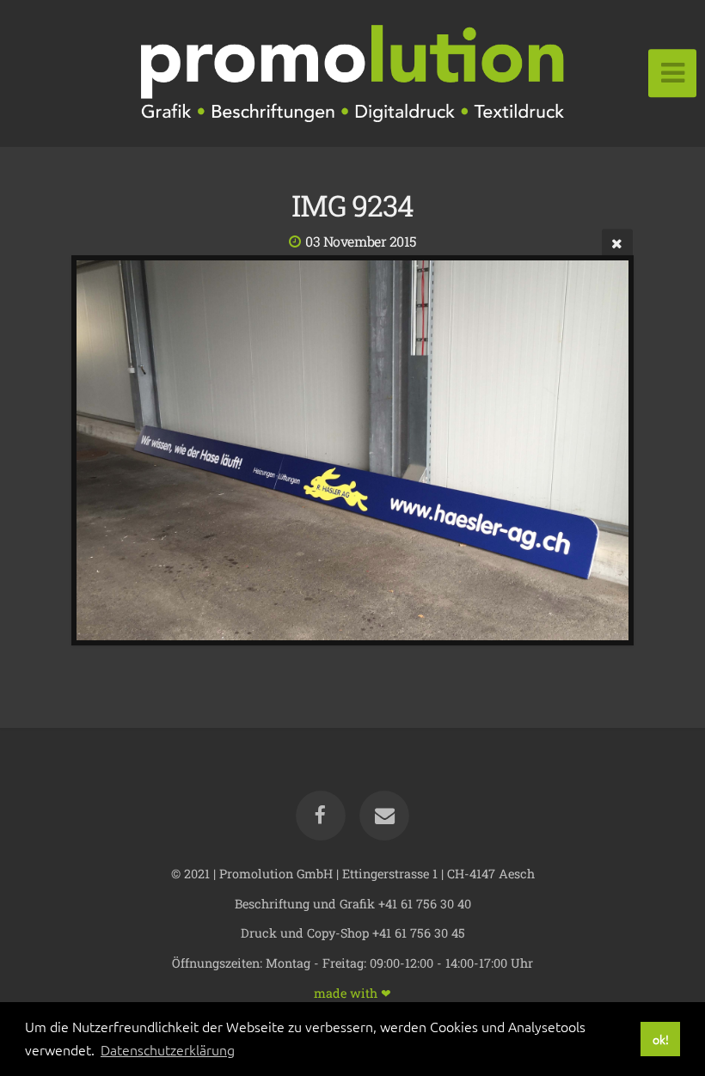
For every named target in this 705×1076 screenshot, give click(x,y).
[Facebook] (321, 816)
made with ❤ (352, 992)
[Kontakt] (384, 816)
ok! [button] (661, 1039)
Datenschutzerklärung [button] (168, 1049)
